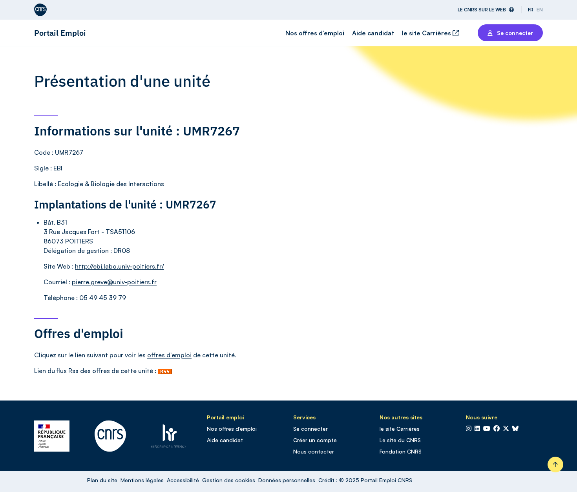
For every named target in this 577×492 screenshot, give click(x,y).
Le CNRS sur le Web (482, 10)
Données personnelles (286, 480)
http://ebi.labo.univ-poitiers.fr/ (119, 266)
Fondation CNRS (401, 451)
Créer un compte (315, 440)
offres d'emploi (169, 355)
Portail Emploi (60, 32)
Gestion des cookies (228, 480)
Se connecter (310, 428)
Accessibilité (183, 480)
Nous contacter (313, 451)
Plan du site (102, 480)
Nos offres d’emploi (314, 33)
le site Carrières (427, 33)
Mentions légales (142, 480)
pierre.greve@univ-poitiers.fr (114, 282)
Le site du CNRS (400, 440)
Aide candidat (373, 33)
